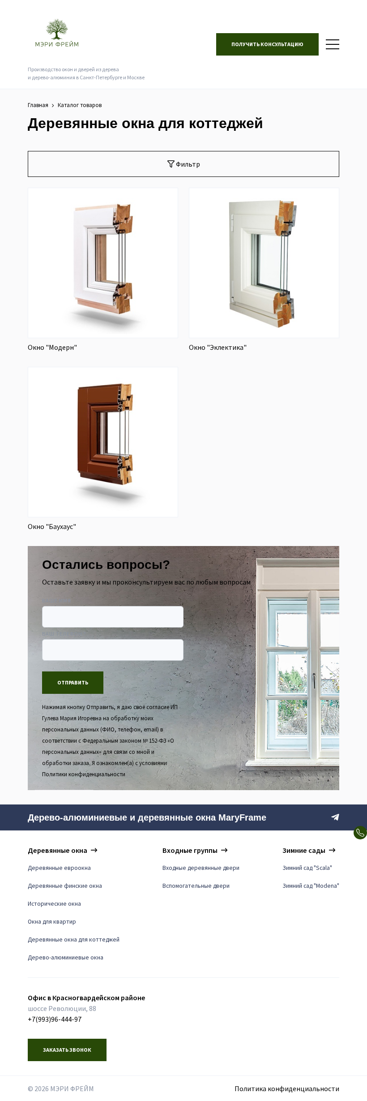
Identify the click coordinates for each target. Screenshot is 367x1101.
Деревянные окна (57, 850)
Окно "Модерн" (52, 347)
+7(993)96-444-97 (54, 1019)
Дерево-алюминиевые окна (65, 957)
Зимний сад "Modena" (310, 886)
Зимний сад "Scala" (307, 868)
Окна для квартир (52, 921)
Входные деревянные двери (200, 868)
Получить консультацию (267, 44)
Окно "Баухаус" (52, 526)
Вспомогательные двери (196, 886)
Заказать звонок (67, 1049)
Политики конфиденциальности (83, 774)
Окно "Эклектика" (218, 347)
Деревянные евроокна (59, 868)
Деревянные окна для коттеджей (73, 939)
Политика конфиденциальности (287, 1088)
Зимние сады (303, 850)
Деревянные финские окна (65, 886)
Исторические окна (54, 903)
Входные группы (190, 850)
